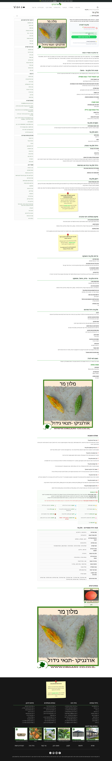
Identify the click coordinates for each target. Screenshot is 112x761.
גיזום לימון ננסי (30, 719)
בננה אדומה (30, 76)
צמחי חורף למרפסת (29, 706)
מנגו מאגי (31, 28)
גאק (91, 604)
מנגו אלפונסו (30, 49)
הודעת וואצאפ (67, 205)
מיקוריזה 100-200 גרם (71, 719)
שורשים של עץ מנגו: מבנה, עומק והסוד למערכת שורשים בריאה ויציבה (25, 204)
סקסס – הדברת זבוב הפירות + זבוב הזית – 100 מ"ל (25, 114)
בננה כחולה (31, 87)
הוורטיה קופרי (30, 140)
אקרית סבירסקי (30, 178)
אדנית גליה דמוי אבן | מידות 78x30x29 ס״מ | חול (44, 708)
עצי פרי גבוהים (30, 188)
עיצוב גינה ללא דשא (29, 213)
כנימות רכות (30, 218)
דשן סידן (31, 208)
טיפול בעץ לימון (30, 198)
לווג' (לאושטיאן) (30, 146)
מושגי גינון (56, 746)
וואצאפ (55, 1)
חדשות (80, 746)
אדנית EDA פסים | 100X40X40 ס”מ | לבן (24, 124)
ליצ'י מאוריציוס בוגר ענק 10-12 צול (47, 717)
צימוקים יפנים (30, 121)
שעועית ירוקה (94, 715)
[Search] (97, 7)
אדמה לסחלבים (30, 170)
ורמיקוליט (31, 193)
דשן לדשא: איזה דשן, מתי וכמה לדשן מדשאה (24, 175)
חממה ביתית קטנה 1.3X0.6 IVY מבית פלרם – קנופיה (65, 708)
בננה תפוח (31, 97)
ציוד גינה (78, 7)
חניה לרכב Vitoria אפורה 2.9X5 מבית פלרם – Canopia (64, 711)
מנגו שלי (31, 70)
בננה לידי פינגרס (29, 89)
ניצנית (32, 143)
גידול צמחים (57, 7)
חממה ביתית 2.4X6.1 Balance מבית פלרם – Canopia (64, 722)
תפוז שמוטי (52, 715)
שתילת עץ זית (30, 717)
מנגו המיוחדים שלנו (29, 710)
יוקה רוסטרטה (30, 148)
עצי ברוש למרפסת (29, 713)
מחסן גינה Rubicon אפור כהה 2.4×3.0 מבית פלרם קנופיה (24, 110)
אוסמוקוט (31, 185)
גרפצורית (31, 159)
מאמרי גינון (49, 7)
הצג (90, 15)
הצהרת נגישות (19, 746)
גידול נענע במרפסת (29, 172)
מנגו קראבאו (30, 67)
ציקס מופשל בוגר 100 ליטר (27, 129)
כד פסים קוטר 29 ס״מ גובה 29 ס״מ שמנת (46, 722)
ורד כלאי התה (30, 156)
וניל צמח (95, 711)
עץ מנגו (65, 7)
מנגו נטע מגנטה (30, 38)
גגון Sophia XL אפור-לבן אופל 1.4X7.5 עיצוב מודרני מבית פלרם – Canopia (24, 118)
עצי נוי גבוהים (30, 167)
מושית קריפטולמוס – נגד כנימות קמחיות (67, 715)
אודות (92, 746)
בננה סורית (31, 92)
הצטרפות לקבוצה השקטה (84, 36)
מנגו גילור (31, 54)
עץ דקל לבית (30, 196)
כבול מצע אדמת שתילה (28, 183)
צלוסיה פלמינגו (94, 713)
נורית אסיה (31, 151)
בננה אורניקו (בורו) (29, 79)
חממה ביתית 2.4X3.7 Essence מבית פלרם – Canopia (24, 106)
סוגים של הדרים (30, 715)
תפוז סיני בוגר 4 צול (51, 706)
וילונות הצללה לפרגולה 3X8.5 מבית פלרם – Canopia (65, 710)
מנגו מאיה (31, 57)
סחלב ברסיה (94, 720)
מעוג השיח (31, 161)
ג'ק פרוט (95, 708)
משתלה (71, 7)
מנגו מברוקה (30, 60)
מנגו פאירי (31, 65)
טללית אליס (31, 153)
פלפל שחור (95, 717)
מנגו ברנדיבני (30, 52)
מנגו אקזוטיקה (30, 22)
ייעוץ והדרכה (40, 7)
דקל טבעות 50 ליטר (29, 132)
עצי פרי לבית (30, 711)
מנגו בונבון (31, 25)
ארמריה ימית (94, 719)
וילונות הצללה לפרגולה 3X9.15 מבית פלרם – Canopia (64, 720)
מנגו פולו (31, 41)
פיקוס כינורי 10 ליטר (50, 710)
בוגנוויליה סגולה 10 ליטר (49, 720)
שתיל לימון (31, 191)
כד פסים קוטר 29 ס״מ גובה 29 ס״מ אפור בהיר (45, 711)
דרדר (96, 710)
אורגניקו (97, 9)
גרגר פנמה (31, 138)
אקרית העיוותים (30, 215)
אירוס (96, 722)
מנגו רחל (31, 43)
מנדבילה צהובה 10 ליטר (50, 719)
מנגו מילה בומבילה (29, 30)
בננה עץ (31, 94)
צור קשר (34, 7)
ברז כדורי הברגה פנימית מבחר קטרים (68, 706)
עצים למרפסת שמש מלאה (28, 180)
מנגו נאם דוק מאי (29, 62)
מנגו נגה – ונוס (30, 33)
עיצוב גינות (31, 210)
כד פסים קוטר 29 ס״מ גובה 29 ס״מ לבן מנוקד (45, 713)
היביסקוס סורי (94, 706)
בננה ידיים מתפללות (29, 84)
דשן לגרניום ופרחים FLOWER (27, 103)
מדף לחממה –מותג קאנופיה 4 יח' (26, 127)
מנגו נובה (31, 35)
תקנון (68, 746)
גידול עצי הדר (30, 201)
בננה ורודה (31, 81)
